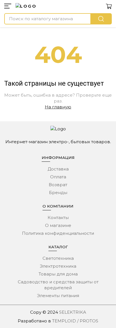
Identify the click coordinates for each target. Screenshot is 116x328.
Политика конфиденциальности (58, 233)
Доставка (58, 169)
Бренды (58, 192)
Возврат (58, 184)
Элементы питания (58, 295)
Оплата (58, 176)
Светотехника (58, 258)
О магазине (58, 225)
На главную (58, 107)
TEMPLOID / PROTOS (75, 321)
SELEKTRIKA (72, 312)
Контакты (58, 217)
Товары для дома (58, 274)
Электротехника (58, 266)
